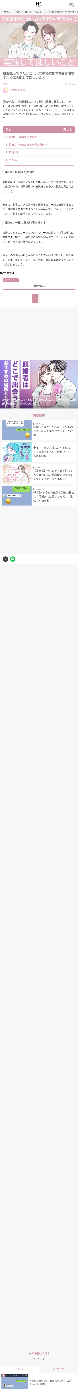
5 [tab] (46, 406)
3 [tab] (31, 406)
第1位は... (15, 152)
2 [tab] (24, 406)
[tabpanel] (39, 384)
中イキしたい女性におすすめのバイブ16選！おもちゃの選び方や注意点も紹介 (53, 451)
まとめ (13, 160)
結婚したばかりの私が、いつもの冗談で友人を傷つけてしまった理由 (53, 431)
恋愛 (18, 12)
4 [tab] (39, 406)
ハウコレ (6, 12)
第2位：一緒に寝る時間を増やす (28, 144)
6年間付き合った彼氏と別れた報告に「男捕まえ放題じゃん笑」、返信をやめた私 (53, 496)
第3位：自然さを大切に (23, 137)
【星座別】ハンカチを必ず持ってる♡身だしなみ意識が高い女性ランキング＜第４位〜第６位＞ (53, 474)
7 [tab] (60, 406)
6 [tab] (53, 406)
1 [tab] (17, 406)
